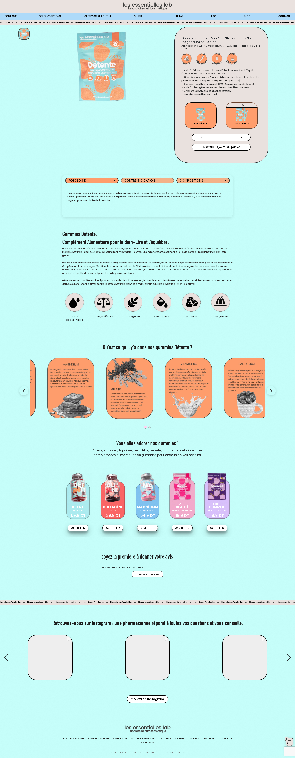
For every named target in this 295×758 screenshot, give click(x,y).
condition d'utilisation (118, 752)
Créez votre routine (98, 16)
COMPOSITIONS (203, 180)
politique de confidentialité (175, 752)
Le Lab (179, 16)
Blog (247, 16)
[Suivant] (271, 390)
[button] (147, 677)
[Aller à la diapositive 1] (145, 427)
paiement (209, 738)
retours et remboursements (145, 752)
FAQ (213, 16)
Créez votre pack (50, 16)
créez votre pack (123, 738)
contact (180, 738)
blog (168, 738)
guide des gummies (98, 738)
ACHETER (78, 528)
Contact (284, 16)
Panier (137, 16)
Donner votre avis (147, 574)
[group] (50, 657)
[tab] (201, 115)
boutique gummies (73, 738)
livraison (195, 738)
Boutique (11, 16)
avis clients (225, 738)
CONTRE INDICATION (147, 180)
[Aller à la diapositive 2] (149, 427)
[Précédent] (23, 390)
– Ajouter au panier (221, 147)
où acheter (147, 743)
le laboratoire (145, 738)
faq (160, 738)
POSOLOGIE (92, 180)
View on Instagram (149, 699)
